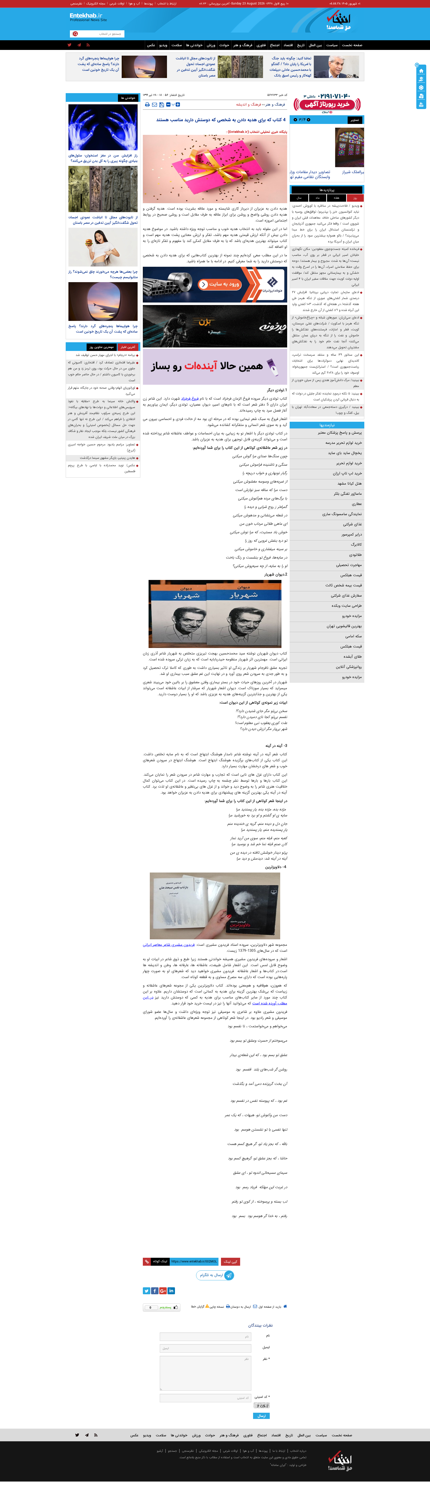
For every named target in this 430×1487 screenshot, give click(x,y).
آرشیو (160, 1451)
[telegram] (79, 45)
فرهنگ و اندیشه (248, 105)
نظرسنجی (76, 3)
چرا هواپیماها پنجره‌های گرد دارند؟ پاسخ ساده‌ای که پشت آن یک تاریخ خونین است (98, 64)
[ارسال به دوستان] (154, 105)
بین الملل (315, 45)
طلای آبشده (353, 657)
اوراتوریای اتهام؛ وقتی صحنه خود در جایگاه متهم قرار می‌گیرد (101, 390)
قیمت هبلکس (351, 575)
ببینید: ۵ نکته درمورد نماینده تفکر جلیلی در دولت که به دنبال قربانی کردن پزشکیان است (325, 396)
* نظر (266, 1359)
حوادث (224, 45)
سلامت (176, 45)
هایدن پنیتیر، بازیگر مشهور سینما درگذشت (107, 457)
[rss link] (96, 1435)
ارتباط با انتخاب (166, 3)
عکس (151, 45)
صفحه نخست (352, 45)
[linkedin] (171, 1290)
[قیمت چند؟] (421, 78)
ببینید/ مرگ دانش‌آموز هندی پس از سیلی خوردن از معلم (325, 383)
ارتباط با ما (278, 1451)
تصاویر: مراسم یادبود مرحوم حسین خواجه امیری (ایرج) (101, 447)
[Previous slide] (308, 119)
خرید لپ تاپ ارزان (347, 473)
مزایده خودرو (352, 616)
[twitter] (69, 45)
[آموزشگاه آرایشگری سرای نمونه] (215, 367)
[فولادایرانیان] (215, 284)
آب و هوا (134, 3)
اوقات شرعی (116, 3)
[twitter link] (77, 1435)
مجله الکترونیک (95, 3)
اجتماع (274, 45)
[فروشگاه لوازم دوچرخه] (215, 326)
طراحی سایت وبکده (347, 606)
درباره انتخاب (298, 1451)
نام (268, 1335)
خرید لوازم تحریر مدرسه (343, 443)
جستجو (172, 1451)
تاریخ (301, 45)
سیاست (332, 45)
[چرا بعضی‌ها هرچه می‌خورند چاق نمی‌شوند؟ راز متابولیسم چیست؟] (103, 247)
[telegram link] (86, 1435)
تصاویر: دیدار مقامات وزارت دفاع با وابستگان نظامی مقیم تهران (333, 174)
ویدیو (163, 45)
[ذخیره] (161, 105)
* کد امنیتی (262, 1397)
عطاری (357, 504)
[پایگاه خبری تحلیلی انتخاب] (342, 23)
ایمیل (266, 1347)
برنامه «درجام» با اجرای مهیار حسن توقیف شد (105, 355)
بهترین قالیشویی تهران (344, 626)
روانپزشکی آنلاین (349, 667)
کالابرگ (356, 545)
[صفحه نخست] (421, 70)
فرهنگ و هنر (242, 45)
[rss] (88, 45)
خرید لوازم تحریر (349, 463)
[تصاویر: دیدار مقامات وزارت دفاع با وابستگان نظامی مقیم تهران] (327, 147)
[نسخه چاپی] (147, 105)
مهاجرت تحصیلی (349, 565)
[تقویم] (421, 95)
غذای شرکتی (352, 524)
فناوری (261, 45)
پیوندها (148, 3)
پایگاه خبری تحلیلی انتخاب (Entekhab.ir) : (256, 132)
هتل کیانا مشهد (349, 484)
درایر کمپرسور (352, 534)
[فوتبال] (421, 87)
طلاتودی (355, 555)
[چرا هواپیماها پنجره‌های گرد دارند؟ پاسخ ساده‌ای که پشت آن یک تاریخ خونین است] (103, 301)
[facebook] (155, 1290)
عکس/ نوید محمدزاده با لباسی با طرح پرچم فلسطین (101, 468)
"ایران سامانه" (278, 1465)
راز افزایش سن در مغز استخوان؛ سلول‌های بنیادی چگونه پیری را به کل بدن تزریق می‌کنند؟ (103, 158)
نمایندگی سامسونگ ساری (342, 514)
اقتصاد (288, 45)
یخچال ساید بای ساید (345, 453)
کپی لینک (230, 1261)
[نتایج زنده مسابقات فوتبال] (421, 104)
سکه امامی (353, 636)
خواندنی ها (194, 45)
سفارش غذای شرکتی (346, 596)
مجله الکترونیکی (208, 1451)
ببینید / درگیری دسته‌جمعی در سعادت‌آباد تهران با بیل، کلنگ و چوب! (325, 410)
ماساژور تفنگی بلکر (348, 494)
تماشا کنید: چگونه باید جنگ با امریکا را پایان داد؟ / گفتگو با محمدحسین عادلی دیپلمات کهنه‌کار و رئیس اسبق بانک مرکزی (290, 70)
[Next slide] (295, 119)
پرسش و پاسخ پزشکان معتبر (340, 433)
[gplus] (163, 1290)
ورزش (211, 45)
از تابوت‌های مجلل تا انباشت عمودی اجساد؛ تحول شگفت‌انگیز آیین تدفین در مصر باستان (195, 67)
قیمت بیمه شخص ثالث (343, 585)
